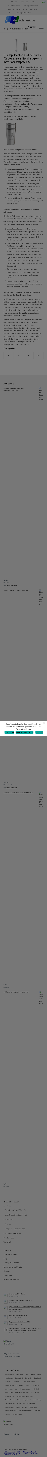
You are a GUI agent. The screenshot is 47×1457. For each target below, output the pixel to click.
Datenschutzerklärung (24, 732)
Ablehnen (39, 732)
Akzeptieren (9, 732)
